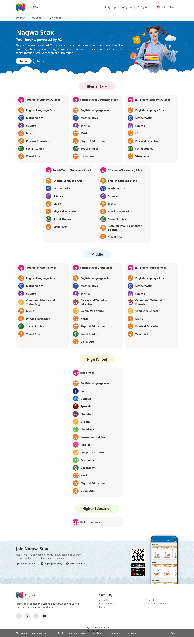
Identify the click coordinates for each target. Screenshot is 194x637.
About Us (104, 600)
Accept (173, 633)
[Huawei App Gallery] (138, 573)
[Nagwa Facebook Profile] (19, 616)
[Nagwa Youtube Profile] (44, 616)
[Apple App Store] (138, 565)
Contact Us (151, 600)
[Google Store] (138, 569)
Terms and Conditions (157, 603)
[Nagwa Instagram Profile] (36, 616)
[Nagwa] (27, 7)
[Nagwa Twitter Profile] (27, 616)
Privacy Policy (106, 603)
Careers (103, 607)
